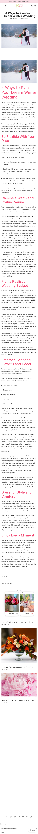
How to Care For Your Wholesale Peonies (17, 700)
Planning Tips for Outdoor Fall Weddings (17, 667)
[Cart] (35, 6)
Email (2, 832)
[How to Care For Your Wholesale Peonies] (19, 684)
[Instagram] (15, 817)
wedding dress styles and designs (12, 506)
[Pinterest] (11, 817)
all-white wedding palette (11, 458)
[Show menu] (2, 6)
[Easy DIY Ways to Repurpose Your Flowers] (19, 603)
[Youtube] (23, 817)
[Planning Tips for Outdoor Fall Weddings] (19, 645)
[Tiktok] (19, 817)
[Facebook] (7, 817)
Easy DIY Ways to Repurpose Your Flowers (18, 622)
